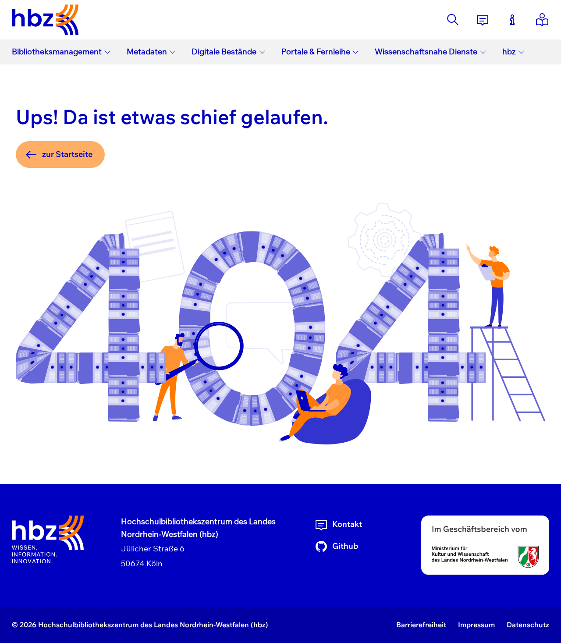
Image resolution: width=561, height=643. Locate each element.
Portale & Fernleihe (315, 51)
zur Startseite (67, 154)
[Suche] (453, 20)
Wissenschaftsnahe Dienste (426, 51)
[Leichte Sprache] (542, 20)
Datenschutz (528, 624)
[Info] (512, 20)
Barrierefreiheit (421, 624)
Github (345, 546)
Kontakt (347, 524)
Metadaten (147, 51)
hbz (509, 51)
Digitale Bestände (224, 51)
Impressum (476, 624)
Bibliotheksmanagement (57, 51)
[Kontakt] (483, 20)
